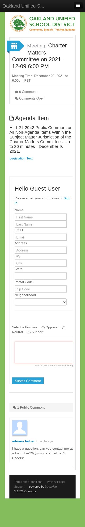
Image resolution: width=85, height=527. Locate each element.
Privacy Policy (56, 482)
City (17, 256)
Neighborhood (25, 295)
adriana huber (23, 441)
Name (19, 210)
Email (19, 230)
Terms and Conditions (28, 482)
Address (21, 243)
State (18, 269)
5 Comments (28, 91)
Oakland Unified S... (23, 5)
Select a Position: (25, 327)
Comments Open (31, 98)
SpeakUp (51, 486)
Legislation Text (21, 158)
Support (19, 486)
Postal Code (24, 282)
